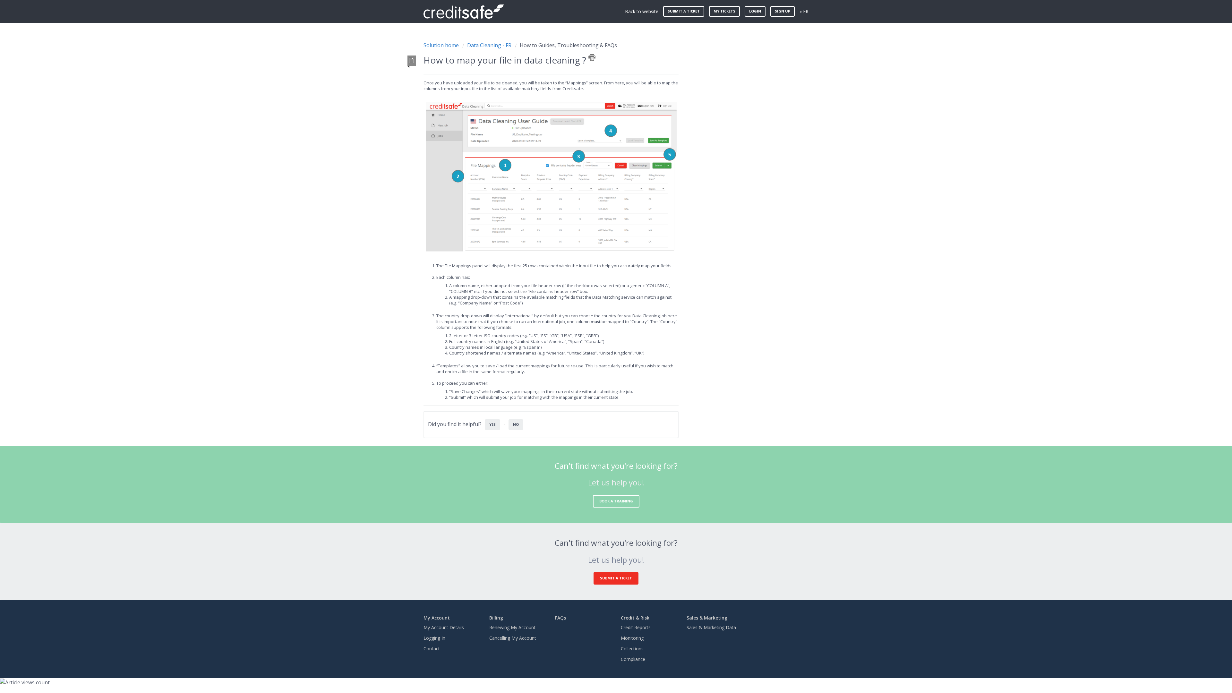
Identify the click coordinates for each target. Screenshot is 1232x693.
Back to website (641, 11)
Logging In (434, 638)
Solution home (442, 45)
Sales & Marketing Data (711, 627)
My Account (437, 618)
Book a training (616, 501)
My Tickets (724, 11)
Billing (496, 618)
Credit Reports (636, 627)
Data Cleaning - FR (489, 45)
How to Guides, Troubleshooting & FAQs (568, 45)
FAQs (560, 618)
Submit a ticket (684, 11)
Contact (432, 649)
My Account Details (444, 627)
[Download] (604, 269)
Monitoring (632, 638)
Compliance (633, 659)
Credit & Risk (635, 618)
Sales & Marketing (707, 618)
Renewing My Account (512, 627)
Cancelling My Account (512, 638)
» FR (804, 11)
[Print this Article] (591, 57)
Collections (632, 649)
